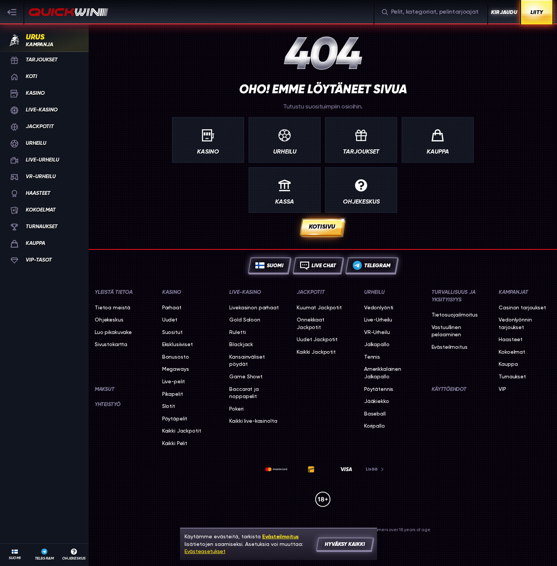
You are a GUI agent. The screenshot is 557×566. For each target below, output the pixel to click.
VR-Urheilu (377, 332)
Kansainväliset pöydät (246, 360)
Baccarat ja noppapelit (243, 393)
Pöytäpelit (175, 418)
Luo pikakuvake (113, 332)
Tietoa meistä (112, 307)
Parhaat (171, 307)
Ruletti (237, 332)
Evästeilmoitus (450, 347)
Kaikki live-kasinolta (253, 421)
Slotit (168, 406)
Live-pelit (173, 381)
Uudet (169, 320)
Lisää (371, 469)
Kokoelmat (512, 352)
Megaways (175, 369)
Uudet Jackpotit (317, 339)
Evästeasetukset (205, 551)
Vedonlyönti (378, 307)
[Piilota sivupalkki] (12, 12)
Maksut (104, 389)
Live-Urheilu (378, 320)
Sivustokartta (111, 344)
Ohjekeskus (109, 320)
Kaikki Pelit (174, 443)
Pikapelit (172, 394)
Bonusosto (175, 357)
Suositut (172, 332)
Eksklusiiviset (177, 344)
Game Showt (246, 376)
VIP (502, 389)
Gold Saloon (244, 320)
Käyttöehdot (449, 389)
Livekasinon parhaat (253, 307)
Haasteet (511, 339)
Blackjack (241, 344)
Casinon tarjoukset (522, 307)
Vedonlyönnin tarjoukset (515, 323)
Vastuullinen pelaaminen (447, 331)
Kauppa (508, 364)
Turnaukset (512, 376)
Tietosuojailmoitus (455, 315)
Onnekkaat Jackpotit (310, 323)
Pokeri (236, 409)
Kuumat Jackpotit (319, 307)
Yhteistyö (107, 404)
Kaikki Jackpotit (181, 431)
